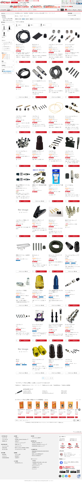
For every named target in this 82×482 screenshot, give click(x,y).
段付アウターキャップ (71, 220)
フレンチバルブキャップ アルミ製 (72, 256)
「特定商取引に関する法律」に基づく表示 (39, 462)
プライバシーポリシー (36, 465)
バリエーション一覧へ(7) (23, 271)
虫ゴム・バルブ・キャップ (50, 13)
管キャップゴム (64, 390)
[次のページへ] (79, 409)
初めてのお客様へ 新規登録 (25, 2)
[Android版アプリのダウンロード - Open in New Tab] (75, 471)
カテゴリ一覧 (4, 437)
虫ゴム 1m (51, 116)
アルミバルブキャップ (38, 359)
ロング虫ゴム (19, 81)
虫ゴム (50, 81)
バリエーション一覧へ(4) (72, 271)
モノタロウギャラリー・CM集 (20, 449)
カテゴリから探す (3, 9)
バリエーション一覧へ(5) (23, 305)
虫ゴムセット (35, 44)
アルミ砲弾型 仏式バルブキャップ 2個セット (56, 291)
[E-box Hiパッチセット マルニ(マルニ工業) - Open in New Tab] (62, 405)
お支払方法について (73, 438)
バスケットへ (25, 61)
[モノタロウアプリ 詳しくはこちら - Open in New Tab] (70, 467)
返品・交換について (73, 440)
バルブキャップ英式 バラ (22, 220)
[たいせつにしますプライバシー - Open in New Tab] (79, 476)
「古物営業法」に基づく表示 (37, 463)
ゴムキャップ (44, 390)
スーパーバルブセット (21, 151)
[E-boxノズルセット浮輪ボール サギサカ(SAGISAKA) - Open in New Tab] (54, 405)
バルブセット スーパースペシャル (56, 45)
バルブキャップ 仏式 (26, 390)
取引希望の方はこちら (19, 462)
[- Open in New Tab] (62, 446)
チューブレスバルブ (37, 324)
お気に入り (79, 9)
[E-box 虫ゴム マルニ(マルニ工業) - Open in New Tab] (29, 405)
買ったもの (74, 9)
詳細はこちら (61, 422)
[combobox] (38, 9)
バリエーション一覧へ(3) (56, 97)
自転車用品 (26, 13)
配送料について (62, 440)
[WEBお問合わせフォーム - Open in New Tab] (63, 2)
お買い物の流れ (62, 438)
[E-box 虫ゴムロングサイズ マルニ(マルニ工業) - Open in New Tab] (37, 405)
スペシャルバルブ (69, 44)
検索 (62, 9)
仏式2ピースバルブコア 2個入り (56, 185)
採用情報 (15, 452)
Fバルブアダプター (70, 324)
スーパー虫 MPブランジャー (39, 81)
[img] (5, 2)
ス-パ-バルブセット (70, 290)
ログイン (14, 2)
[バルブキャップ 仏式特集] (18, 395)
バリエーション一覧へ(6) (39, 305)
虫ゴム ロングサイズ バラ (55, 255)
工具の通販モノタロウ (19, 13)
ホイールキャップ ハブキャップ (47, 393)
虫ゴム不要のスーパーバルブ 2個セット (23, 185)
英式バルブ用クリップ (38, 220)
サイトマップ (34, 468)
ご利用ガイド (63, 436)
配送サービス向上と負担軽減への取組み (22, 447)
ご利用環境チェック (35, 467)
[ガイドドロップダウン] (72, 3)
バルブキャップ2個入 (21, 290)
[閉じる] (47, 18)
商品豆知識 (4, 454)
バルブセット (35, 116)
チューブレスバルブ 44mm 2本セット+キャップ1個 (56, 325)
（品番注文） (9, 10)
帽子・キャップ (64, 393)
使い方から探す (5, 449)
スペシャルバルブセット (71, 116)
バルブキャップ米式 (37, 290)
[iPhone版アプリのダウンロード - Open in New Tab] (64, 471)
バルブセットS (69, 151)
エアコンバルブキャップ (27, 393)
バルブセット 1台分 (21, 116)
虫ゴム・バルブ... (14, 9)
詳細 (58, 9)
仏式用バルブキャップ (38, 151)
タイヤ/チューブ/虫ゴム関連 (39, 13)
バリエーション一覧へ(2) (23, 97)
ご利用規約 (34, 460)
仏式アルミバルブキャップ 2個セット (55, 360)
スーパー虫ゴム (69, 185)
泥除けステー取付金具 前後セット (39, 185)
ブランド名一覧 (5, 439)
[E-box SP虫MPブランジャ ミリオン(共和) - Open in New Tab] (21, 405)
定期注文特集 (4, 447)
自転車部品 (31, 13)
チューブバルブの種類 (72, 15)
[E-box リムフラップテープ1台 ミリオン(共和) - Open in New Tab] (70, 405)
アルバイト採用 (17, 454)
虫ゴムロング (19, 44)
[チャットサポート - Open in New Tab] (67, 2)
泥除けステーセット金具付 (23, 255)
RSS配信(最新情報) (5, 457)
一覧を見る (46, 399)
